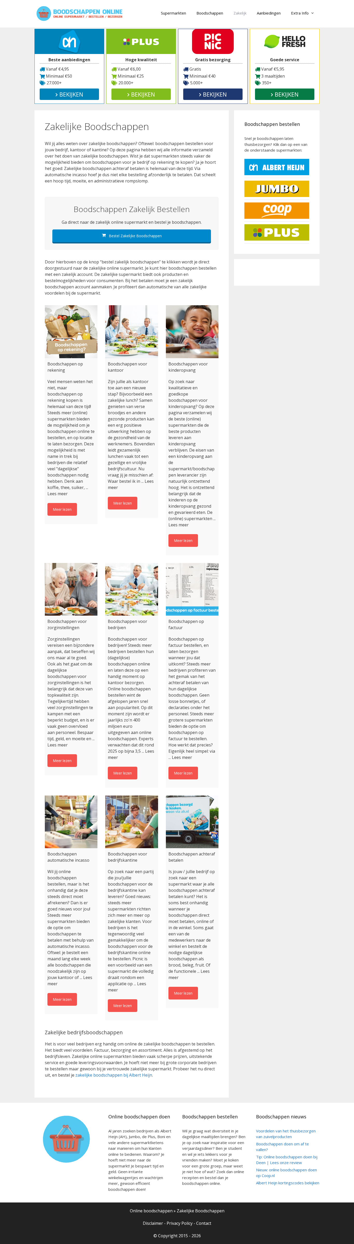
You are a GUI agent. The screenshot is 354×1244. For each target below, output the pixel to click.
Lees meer (57, 494)
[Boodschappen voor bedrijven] (131, 589)
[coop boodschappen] (276, 217)
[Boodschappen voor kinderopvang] (192, 331)
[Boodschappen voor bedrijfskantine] (131, 822)
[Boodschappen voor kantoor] (131, 331)
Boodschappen (209, 13)
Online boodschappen (151, 1211)
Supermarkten (173, 13)
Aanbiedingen (269, 13)
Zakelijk (239, 13)
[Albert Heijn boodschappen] (276, 173)
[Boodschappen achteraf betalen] (192, 822)
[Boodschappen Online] (79, 13)
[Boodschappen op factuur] (192, 589)
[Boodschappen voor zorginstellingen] (71, 589)
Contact (203, 1223)
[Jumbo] (276, 195)
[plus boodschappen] (276, 239)
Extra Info (300, 13)
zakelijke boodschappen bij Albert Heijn (113, 1075)
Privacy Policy (180, 1223)
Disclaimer (153, 1223)
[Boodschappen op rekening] (71, 331)
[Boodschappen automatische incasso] (71, 822)
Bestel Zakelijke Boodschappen (135, 235)
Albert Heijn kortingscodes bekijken (287, 1182)
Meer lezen (62, 509)
